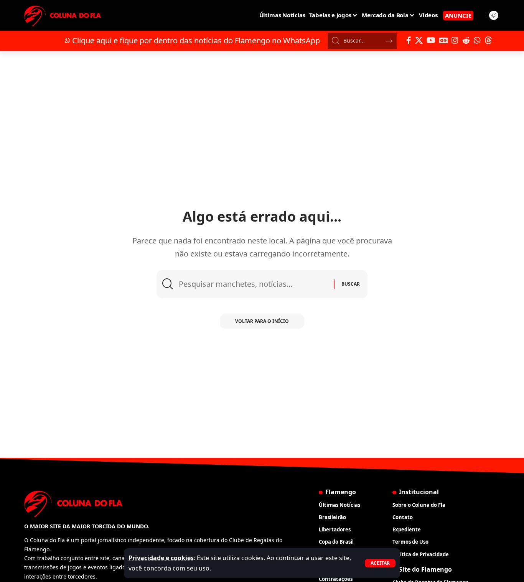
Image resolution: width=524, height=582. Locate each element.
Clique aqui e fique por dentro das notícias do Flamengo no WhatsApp (196, 40)
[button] (380, 563)
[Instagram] (455, 40)
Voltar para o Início (262, 321)
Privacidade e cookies (161, 558)
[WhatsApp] (477, 40)
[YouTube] (431, 40)
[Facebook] (408, 40)
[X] (419, 40)
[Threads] (488, 40)
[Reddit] (466, 40)
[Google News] (443, 40)
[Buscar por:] (253, 284)
